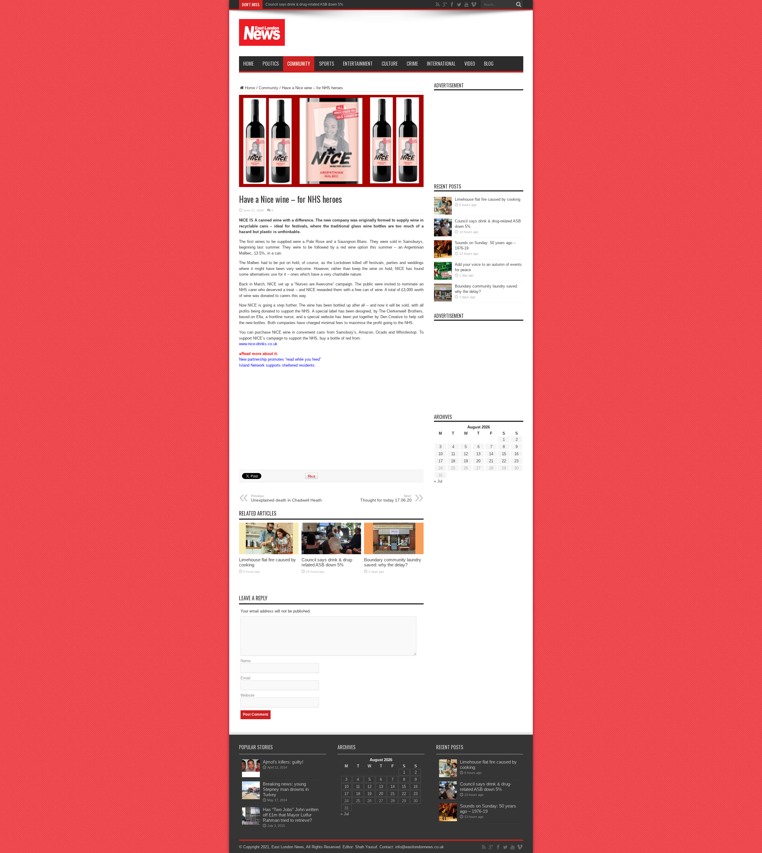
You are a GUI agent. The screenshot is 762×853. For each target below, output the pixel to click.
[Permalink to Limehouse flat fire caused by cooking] (269, 553)
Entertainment (358, 63)
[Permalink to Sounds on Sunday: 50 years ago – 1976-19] (443, 257)
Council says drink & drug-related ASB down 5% (304, 4)
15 (504, 454)
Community (298, 63)
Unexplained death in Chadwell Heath (286, 498)
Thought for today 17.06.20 (386, 498)
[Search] (518, 4)
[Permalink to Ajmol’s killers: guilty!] (251, 776)
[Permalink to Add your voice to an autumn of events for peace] (443, 278)
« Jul (438, 481)
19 (466, 461)
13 (478, 454)
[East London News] (262, 41)
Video (469, 63)
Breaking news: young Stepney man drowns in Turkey (286, 789)
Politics (271, 63)
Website (247, 695)
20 (478, 461)
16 (516, 454)
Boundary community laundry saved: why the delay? (392, 562)
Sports (326, 63)
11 (453, 454)
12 (466, 454)
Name (246, 661)
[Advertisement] (415, 33)
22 (504, 461)
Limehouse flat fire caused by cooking (487, 199)
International (441, 63)
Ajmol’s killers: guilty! (283, 761)
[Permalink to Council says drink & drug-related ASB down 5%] (331, 553)
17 (440, 461)
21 (491, 461)
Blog (489, 63)
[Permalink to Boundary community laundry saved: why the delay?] (394, 553)
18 (453, 461)
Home (248, 63)
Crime (412, 63)
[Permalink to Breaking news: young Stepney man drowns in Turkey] (251, 798)
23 (516, 461)
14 (491, 454)
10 (440, 454)
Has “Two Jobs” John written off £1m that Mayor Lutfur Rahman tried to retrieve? (290, 815)
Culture (390, 63)
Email (245, 678)
